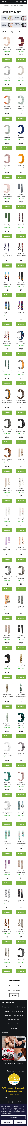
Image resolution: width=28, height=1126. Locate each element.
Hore (14, 995)
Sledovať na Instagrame (15, 1063)
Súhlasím (19, 1122)
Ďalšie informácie (6, 1113)
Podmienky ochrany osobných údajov (14, 1007)
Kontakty (14, 1028)
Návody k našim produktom (14, 1011)
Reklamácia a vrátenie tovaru (14, 1015)
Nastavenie (13, 1117)
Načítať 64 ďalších (14, 980)
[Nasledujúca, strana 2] (14, 986)
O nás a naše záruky (14, 1024)
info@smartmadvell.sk (16, 1102)
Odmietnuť (7, 1122)
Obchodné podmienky (14, 1020)
